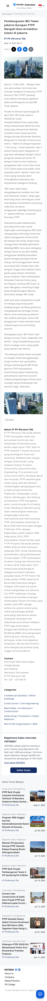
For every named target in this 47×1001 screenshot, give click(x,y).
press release (7, 14)
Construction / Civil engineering (21, 703)
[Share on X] (13, 49)
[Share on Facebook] (19, 49)
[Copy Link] (31, 49)
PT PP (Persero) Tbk (15, 38)
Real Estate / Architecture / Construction (18, 710)
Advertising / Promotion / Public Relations (21, 718)
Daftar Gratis (23, 770)
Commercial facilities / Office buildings (20, 697)
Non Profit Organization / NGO (21, 723)
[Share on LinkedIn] (25, 49)
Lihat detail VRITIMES (14, 762)
